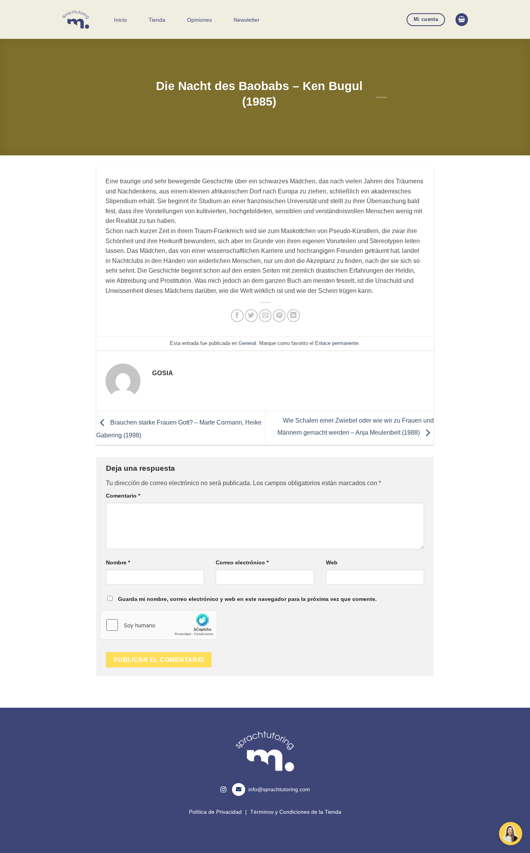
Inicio (120, 20)
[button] (462, 19)
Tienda (157, 20)
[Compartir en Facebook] (237, 315)
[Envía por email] (265, 315)
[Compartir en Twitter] (251, 315)
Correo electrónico (242, 562)
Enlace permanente (337, 343)
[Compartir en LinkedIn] (293, 315)
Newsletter (247, 20)
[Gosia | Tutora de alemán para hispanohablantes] (76, 19)
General (247, 343)
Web (332, 562)
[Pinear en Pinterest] (279, 315)
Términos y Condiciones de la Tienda (295, 812)
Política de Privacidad (215, 812)
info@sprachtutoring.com (279, 789)
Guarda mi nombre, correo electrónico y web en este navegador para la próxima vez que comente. (247, 599)
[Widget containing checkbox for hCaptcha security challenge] (158, 625)
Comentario (123, 496)
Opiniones (199, 20)
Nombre (118, 562)
